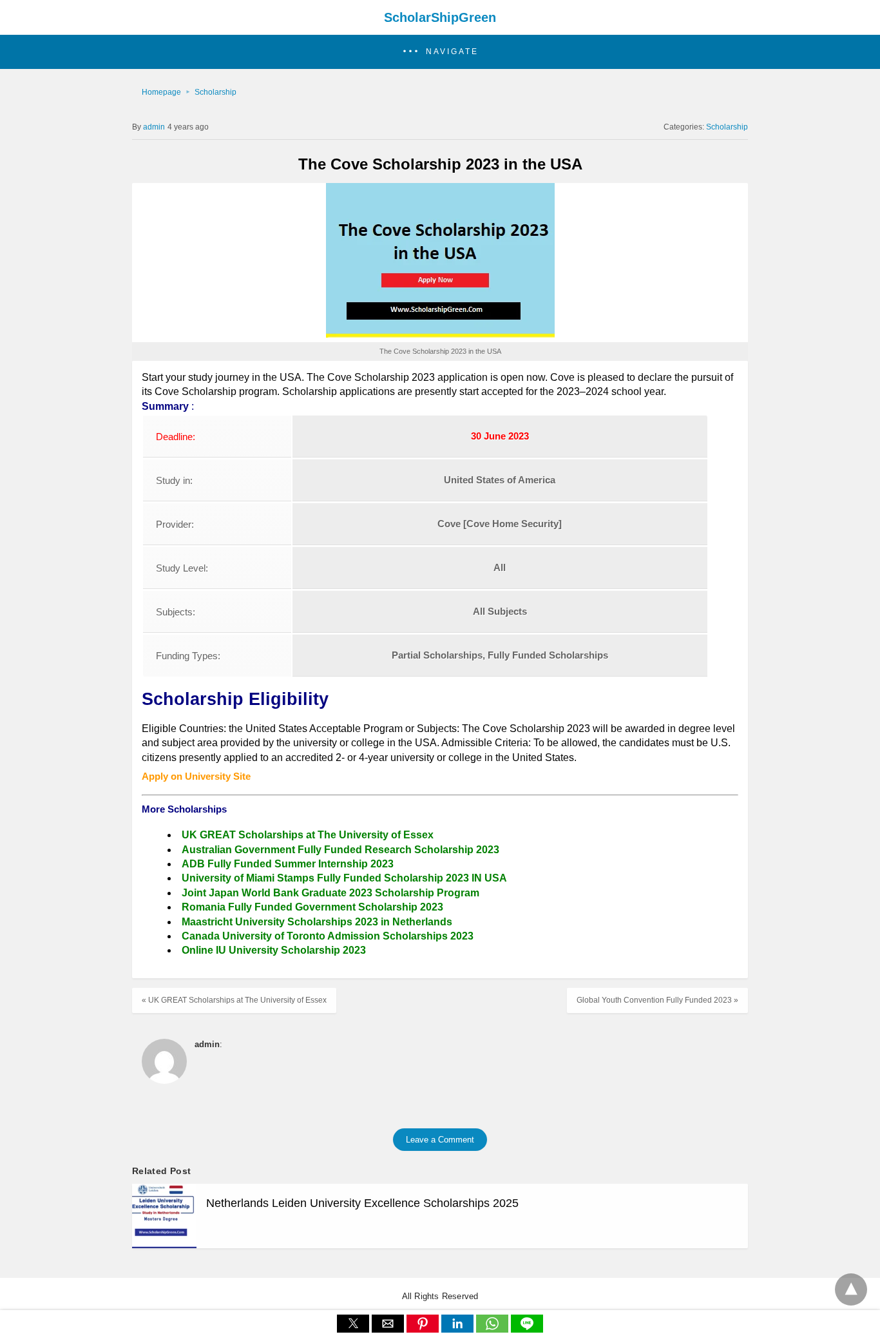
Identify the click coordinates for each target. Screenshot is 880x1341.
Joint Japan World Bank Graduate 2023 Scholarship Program (330, 892)
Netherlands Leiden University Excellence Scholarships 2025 (362, 1203)
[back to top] (851, 1289)
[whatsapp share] (493, 1329)
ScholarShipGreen (440, 17)
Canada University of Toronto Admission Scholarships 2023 (327, 936)
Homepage (161, 92)
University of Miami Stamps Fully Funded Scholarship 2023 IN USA (344, 878)
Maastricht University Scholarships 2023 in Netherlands (317, 921)
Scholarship (215, 92)
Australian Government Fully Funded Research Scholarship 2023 (340, 849)
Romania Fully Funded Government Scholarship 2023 (312, 907)
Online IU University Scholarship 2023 (274, 950)
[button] (440, 52)
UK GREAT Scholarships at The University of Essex (308, 834)
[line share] (527, 1329)
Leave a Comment (440, 1139)
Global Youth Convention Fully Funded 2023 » (657, 1000)
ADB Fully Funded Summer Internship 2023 (288, 863)
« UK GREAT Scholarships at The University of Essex (234, 1000)
